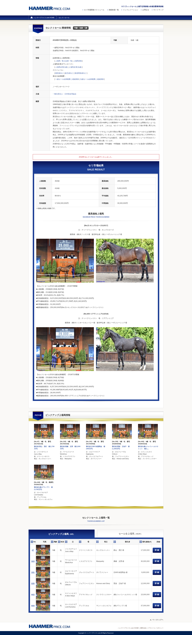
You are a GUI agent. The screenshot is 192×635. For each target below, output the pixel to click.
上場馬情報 (77, 61)
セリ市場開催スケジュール (94, 10)
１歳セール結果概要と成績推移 (67, 79)
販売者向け (69, 73)
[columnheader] (33, 542)
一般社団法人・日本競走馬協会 (64, 94)
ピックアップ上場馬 (61, 534)
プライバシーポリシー (155, 628)
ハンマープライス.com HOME (44, 17)
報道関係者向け (80, 73)
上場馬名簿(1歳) (61, 67)
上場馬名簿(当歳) (75, 67)
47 (33, 550)
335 (33, 583)
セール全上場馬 (130, 533)
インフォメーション (130, 10)
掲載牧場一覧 (114, 10)
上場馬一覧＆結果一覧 (63, 61)
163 (33, 561)
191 (33, 572)
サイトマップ (158, 10)
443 (33, 594)
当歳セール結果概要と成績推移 (92, 79)
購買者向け (59, 73)
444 (33, 606)
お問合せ (145, 10)
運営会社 (143, 628)
